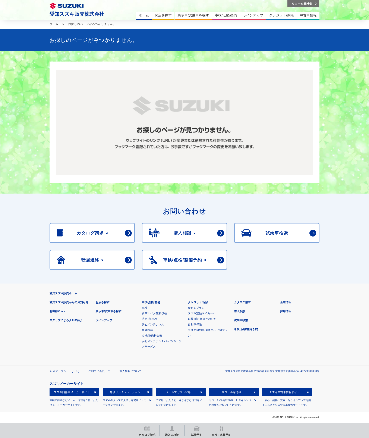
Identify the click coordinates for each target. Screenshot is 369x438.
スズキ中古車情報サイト (284, 392)
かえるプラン (196, 307)
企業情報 (285, 302)
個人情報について (130, 371)
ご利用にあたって (99, 371)
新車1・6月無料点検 (154, 313)
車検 (144, 307)
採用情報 (285, 311)
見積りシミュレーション (125, 392)
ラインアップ (104, 320)
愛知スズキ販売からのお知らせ (69, 302)
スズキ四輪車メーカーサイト (72, 392)
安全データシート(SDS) (64, 371)
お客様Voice (57, 311)
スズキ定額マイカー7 (201, 313)
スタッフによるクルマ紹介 (66, 320)
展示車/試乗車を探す (109, 311)
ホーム (54, 24)
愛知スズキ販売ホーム (63, 293)
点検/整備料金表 (152, 335)
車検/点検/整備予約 (246, 329)
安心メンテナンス (153, 324)
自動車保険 (195, 324)
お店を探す (103, 302)
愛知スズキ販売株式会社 (77, 14)
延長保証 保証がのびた (202, 318)
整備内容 (147, 330)
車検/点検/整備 (151, 302)
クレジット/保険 (198, 302)
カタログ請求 (242, 302)
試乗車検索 (241, 320)
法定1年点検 (149, 318)
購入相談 (239, 311)
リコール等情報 (231, 392)
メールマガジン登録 (178, 392)
